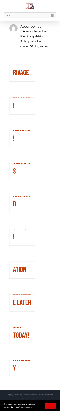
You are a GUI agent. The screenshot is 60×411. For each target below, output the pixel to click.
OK (50, 405)
